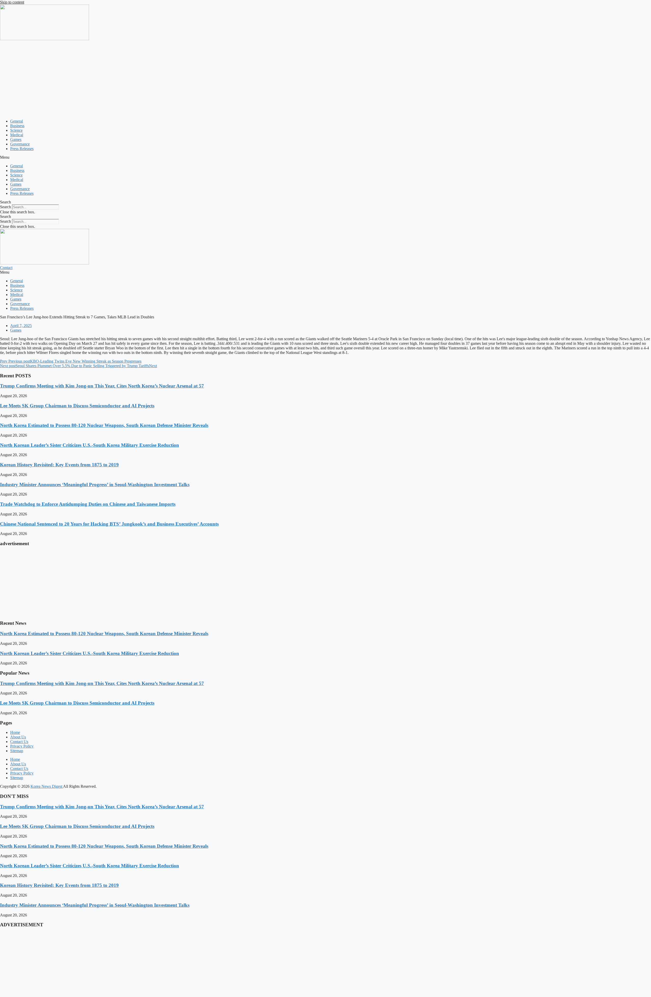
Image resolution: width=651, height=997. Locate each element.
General (16, 121)
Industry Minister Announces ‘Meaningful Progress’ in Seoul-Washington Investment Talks (94, 484)
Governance (20, 144)
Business (17, 126)
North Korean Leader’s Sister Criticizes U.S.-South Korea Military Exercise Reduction (89, 445)
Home (15, 732)
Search (5, 207)
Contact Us (19, 741)
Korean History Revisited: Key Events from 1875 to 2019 (59, 464)
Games (15, 139)
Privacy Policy (22, 746)
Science (16, 130)
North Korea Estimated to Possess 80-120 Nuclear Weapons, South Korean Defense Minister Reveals (104, 425)
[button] (325, 157)
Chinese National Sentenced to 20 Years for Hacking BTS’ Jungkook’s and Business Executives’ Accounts (109, 524)
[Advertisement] (325, 79)
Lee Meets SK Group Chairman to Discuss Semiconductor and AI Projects (77, 405)
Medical (16, 135)
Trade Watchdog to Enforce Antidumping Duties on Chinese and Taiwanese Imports (87, 504)
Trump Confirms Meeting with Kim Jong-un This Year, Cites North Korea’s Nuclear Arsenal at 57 (102, 386)
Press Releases (22, 148)
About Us (18, 737)
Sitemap (16, 751)
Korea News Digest (47, 786)
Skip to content (12, 2)
